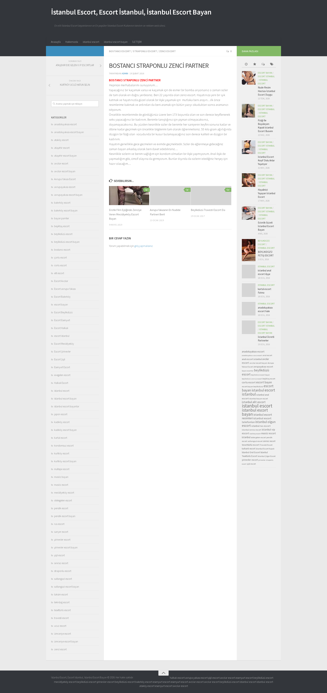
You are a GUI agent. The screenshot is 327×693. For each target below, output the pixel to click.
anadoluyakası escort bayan (69, 132)
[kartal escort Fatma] (248, 290)
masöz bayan (61, 477)
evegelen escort (62, 375)
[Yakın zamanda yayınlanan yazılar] (246, 64)
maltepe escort (61, 469)
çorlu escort (60, 257)
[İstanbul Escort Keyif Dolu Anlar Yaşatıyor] (248, 147)
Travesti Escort (266, 445)
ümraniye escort (62, 633)
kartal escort (60, 437)
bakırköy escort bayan (65, 210)
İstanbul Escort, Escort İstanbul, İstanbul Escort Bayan (131, 11)
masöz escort (61, 484)
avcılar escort (61, 163)
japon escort (60, 414)
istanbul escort (91, 41)
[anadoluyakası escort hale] (248, 308)
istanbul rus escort (260, 425)
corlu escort (60, 265)
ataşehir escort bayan (65, 155)
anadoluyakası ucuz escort (252, 355)
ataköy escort (61, 140)
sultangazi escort (63, 578)
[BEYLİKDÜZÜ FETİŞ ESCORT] (248, 250)
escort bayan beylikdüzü (252, 386)
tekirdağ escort (61, 602)
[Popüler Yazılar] (254, 64)
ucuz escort (60, 625)
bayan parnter (61, 218)
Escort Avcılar (61, 281)
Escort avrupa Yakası (65, 288)
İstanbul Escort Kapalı (265, 448)
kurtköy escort (61, 453)
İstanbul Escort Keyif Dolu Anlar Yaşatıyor (266, 160)
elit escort (59, 273)
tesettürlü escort (62, 610)
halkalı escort (177, 677)
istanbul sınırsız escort (251, 429)
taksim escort (61, 594)
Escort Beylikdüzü (63, 312)
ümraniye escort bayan (66, 641)
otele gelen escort (258, 437)
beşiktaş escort (61, 226)
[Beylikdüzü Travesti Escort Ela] (211, 195)
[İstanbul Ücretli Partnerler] (248, 327)
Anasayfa (56, 41)
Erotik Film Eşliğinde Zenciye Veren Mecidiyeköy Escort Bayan (125, 214)
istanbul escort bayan (116, 41)
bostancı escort (120, 51)
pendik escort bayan (64, 516)
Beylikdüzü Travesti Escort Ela (208, 210)
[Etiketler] (271, 64)
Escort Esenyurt (62, 320)
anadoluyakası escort (65, 124)
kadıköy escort (61, 422)
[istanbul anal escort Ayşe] (248, 271)
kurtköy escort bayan (65, 461)
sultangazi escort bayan (66, 586)
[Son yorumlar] (263, 64)
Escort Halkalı (61, 328)
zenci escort (167, 51)
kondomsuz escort (64, 445)
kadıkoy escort (255, 434)
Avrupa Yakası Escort (65, 179)
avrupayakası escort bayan (68, 194)
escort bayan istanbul (258, 388)
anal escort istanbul (252, 359)
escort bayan (61, 304)
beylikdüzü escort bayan (67, 241)
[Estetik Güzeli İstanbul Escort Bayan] (248, 213)
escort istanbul (61, 335)
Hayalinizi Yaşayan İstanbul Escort (266, 193)
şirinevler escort (62, 539)
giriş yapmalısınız (143, 246)
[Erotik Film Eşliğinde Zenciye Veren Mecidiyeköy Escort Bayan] (129, 195)
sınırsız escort (61, 563)
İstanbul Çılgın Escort (267, 456)
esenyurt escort (244, 677)
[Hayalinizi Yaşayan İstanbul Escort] (248, 180)
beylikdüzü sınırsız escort (252, 379)
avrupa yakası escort (196, 677)
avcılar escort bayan (64, 171)
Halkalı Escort (61, 382)
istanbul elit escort (254, 402)
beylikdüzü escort (63, 234)
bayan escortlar (247, 371)
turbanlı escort (248, 448)
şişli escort (59, 555)
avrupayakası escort (64, 187)
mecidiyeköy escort (64, 492)
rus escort (59, 524)
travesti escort (61, 618)
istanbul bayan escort (258, 398)
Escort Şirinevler (62, 351)
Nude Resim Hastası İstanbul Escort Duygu (266, 91)
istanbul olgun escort (259, 424)
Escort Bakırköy (62, 296)
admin (125, 73)
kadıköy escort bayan (65, 430)
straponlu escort (145, 51)
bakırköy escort (62, 202)
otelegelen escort (63, 500)
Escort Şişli (59, 359)
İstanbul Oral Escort (251, 452)
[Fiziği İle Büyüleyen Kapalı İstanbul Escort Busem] (248, 111)
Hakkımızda (71, 41)
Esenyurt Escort (62, 367)
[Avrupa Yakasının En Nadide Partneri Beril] (170, 195)
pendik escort (61, 508)
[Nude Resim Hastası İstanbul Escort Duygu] (248, 78)
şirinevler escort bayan (65, 547)
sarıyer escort (61, 531)
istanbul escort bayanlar (66, 406)
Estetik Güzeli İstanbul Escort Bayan (266, 226)
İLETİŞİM (137, 41)
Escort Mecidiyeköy (64, 343)
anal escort (267, 355)
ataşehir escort (61, 147)
